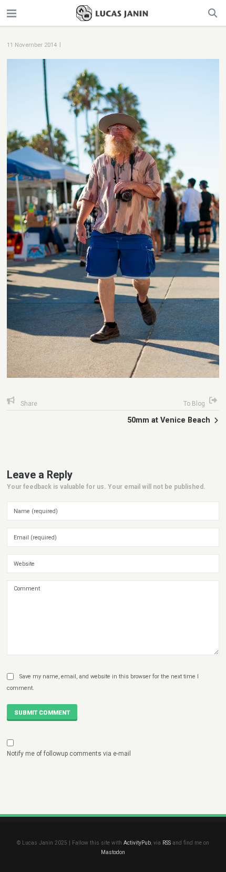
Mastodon (113, 852)
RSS (166, 843)
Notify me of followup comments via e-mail (69, 753)
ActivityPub (137, 843)
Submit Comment (42, 712)
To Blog (194, 403)
